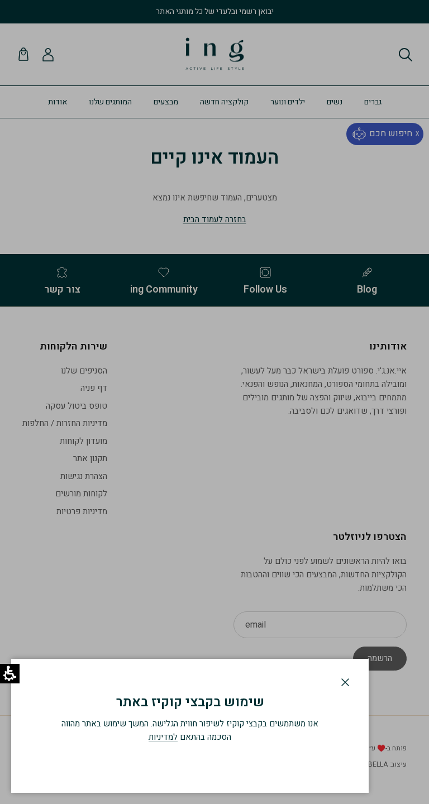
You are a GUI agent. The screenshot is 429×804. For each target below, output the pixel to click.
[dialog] (190, 726)
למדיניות (163, 737)
